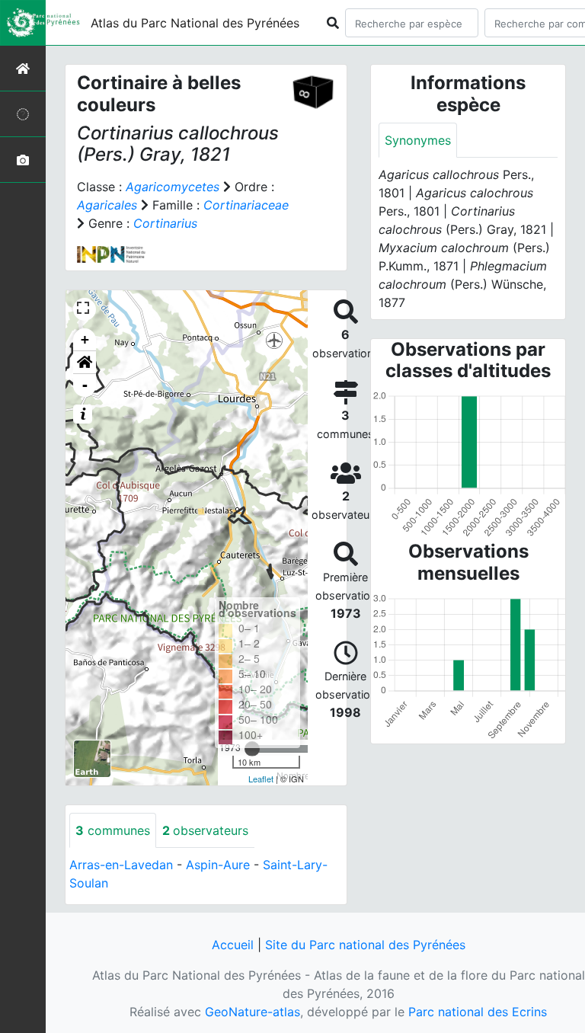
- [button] (85, 385)
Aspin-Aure (218, 864)
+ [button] (85, 339)
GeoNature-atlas (252, 1011)
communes (112, 830)
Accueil (233, 944)
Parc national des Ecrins (477, 1011)
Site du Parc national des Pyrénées (365, 944)
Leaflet (260, 778)
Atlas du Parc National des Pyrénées (195, 22)
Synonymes (418, 140)
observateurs (205, 830)
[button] (84, 362)
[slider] (252, 748)
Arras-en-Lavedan (121, 864)
